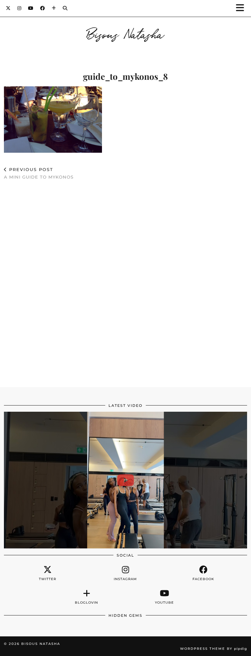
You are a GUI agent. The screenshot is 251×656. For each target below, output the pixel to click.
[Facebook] (42, 8)
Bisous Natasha (125, 33)
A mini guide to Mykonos (39, 173)
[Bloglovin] (54, 8)
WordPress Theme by (213, 649)
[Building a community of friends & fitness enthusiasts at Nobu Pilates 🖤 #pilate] (125, 480)
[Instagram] (19, 8)
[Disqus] (125, 280)
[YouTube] (31, 8)
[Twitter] (8, 8)
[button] (242, 8)
